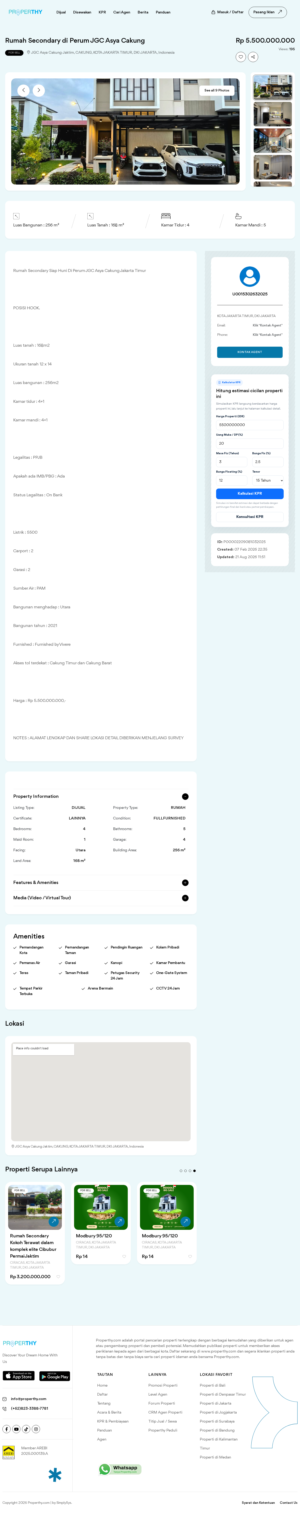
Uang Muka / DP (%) (229, 434)
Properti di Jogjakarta (218, 1412)
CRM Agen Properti (165, 1412)
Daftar (102, 1395)
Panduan (104, 1430)
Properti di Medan (215, 1457)
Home (102, 1386)
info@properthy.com (28, 1399)
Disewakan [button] (82, 12)
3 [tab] (190, 1171)
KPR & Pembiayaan (113, 1421)
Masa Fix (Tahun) (227, 453)
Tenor (256, 471)
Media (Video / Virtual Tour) (42, 898)
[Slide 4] (273, 167)
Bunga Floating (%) (229, 471)
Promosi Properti (162, 1386)
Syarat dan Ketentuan (258, 1503)
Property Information (36, 796)
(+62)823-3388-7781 (29, 1409)
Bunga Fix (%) (261, 453)
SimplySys (64, 1503)
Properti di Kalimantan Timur (219, 1444)
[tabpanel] (35, 1238)
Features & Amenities (35, 882)
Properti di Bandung (217, 1430)
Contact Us (289, 1503)
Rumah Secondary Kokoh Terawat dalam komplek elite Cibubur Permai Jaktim (33, 1246)
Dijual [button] (61, 12)
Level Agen (157, 1395)
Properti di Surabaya (217, 1421)
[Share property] (253, 57)
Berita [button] (143, 12)
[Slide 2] (273, 114)
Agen (101, 1439)
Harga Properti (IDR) (230, 416)
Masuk (230, 12)
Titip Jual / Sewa (162, 1421)
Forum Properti (161, 1404)
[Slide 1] (273, 87)
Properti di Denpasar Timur (223, 1395)
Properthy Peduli (162, 1430)
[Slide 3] (273, 140)
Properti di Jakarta (215, 1404)
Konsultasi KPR (249, 517)
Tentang (104, 1404)
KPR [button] (102, 12)
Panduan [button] (163, 12)
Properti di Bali (212, 1386)
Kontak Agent (250, 352)
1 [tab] (181, 1171)
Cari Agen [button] (121, 12)
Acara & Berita (109, 1412)
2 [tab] (185, 1171)
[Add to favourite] (241, 57)
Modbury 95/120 (94, 1236)
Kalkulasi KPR (250, 494)
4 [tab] (194, 1171)
